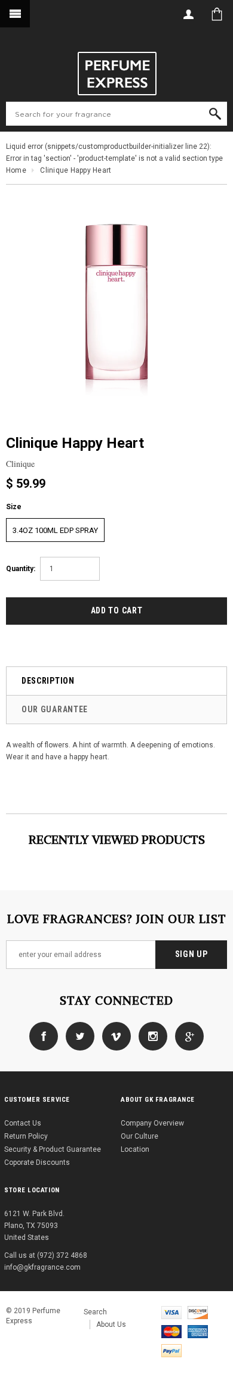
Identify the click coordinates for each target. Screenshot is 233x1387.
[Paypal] (171, 1350)
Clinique (20, 463)
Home (16, 170)
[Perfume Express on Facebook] (43, 1035)
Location (135, 1149)
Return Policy (26, 1136)
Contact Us (22, 1123)
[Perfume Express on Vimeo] (113, 1035)
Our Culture (139, 1136)
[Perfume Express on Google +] (186, 1035)
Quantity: (20, 569)
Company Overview (152, 1123)
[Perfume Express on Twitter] (77, 1035)
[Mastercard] (171, 1331)
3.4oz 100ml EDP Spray (55, 530)
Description (48, 680)
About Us (111, 1324)
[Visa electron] (198, 1312)
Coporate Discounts (37, 1162)
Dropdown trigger (188, 14)
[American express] (198, 1331)
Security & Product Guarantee (52, 1149)
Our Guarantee (55, 709)
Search (95, 1312)
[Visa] (171, 1312)
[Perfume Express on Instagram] (150, 1035)
